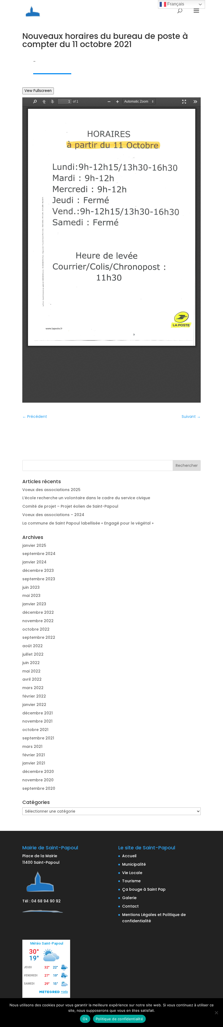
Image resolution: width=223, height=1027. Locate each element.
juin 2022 (31, 662)
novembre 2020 (38, 780)
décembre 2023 (38, 570)
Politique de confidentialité (119, 1019)
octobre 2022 (35, 629)
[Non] (216, 1012)
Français (175, 4)
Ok (85, 1019)
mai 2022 (31, 671)
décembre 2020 (38, 771)
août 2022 (32, 646)
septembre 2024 (38, 553)
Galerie (129, 897)
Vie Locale (132, 872)
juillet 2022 (33, 654)
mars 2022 (33, 687)
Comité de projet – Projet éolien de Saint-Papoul (70, 506)
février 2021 (33, 755)
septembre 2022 (38, 637)
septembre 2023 (38, 579)
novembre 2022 (38, 621)
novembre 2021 (37, 721)
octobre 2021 (35, 729)
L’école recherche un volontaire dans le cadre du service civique (86, 498)
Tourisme (131, 881)
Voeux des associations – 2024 (53, 514)
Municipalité (134, 864)
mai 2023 (31, 595)
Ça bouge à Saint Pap (144, 889)
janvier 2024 (34, 562)
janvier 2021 (33, 763)
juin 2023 (31, 587)
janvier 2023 (34, 604)
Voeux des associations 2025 (51, 489)
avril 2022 (32, 679)
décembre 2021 (37, 713)
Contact (130, 906)
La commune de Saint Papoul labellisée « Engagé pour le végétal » (88, 523)
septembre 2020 (38, 788)
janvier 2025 (34, 545)
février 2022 (34, 696)
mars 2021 (32, 746)
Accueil (129, 856)
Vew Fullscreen (38, 90)
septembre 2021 (38, 738)
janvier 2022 (34, 704)
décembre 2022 (38, 612)
